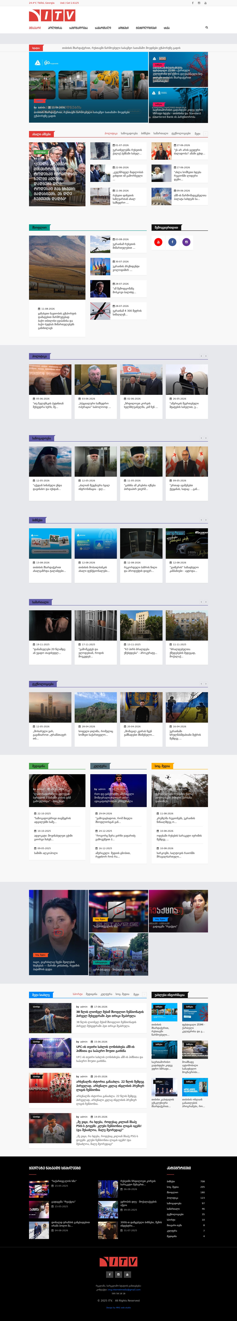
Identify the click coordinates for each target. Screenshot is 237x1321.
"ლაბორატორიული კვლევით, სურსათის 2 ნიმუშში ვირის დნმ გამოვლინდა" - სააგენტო (52, 797)
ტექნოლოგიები (146, 28)
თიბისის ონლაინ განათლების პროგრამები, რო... (193, 1103)
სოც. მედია (162, 766)
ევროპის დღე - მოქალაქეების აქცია (115, 969)
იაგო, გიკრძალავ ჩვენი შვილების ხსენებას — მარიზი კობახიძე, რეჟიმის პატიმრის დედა (56, 965)
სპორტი (78, 994)
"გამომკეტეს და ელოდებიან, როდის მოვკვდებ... (91, 653)
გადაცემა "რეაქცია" (165, 926)
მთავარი (35, 28)
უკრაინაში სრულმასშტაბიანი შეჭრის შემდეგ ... (185, 735)
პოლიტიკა (55, 28)
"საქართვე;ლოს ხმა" (106, 926)
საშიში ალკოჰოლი (46, 853)
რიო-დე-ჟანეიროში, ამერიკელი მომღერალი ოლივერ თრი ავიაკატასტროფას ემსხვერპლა (114, 797)
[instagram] (199, 3)
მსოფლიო (39, 227)
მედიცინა (38, 766)
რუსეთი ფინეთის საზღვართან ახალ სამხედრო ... (124, 199)
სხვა (167, 28)
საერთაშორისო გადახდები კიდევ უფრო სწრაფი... (162, 1065)
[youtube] (205, 3)
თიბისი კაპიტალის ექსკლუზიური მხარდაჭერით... (163, 1103)
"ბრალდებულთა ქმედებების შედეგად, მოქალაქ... (183, 653)
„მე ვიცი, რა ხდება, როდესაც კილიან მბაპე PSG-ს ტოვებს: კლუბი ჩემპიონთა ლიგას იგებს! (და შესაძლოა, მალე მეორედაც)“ (109, 1126)
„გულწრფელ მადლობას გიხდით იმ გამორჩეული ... (128, 176)
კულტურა (100, 766)
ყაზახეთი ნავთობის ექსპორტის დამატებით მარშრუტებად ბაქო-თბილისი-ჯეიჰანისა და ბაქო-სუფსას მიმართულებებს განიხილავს (57, 321)
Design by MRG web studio (118, 1308)
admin (41, 107)
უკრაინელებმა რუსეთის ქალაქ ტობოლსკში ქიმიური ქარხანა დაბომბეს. (174, 797)
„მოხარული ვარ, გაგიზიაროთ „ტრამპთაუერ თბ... (49, 735)
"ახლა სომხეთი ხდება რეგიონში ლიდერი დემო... (187, 176)
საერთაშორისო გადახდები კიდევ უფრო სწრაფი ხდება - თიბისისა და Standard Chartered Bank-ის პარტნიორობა (178, 113)
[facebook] (192, 3)
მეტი (198, 133)
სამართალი (103, 28)
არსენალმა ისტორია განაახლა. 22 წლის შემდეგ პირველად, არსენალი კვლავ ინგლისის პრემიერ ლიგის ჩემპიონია (110, 1085)
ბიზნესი (123, 28)
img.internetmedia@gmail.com (124, 1289)
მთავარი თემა (186, 1225)
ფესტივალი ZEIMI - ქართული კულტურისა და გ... (193, 1028)
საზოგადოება (78, 28)
